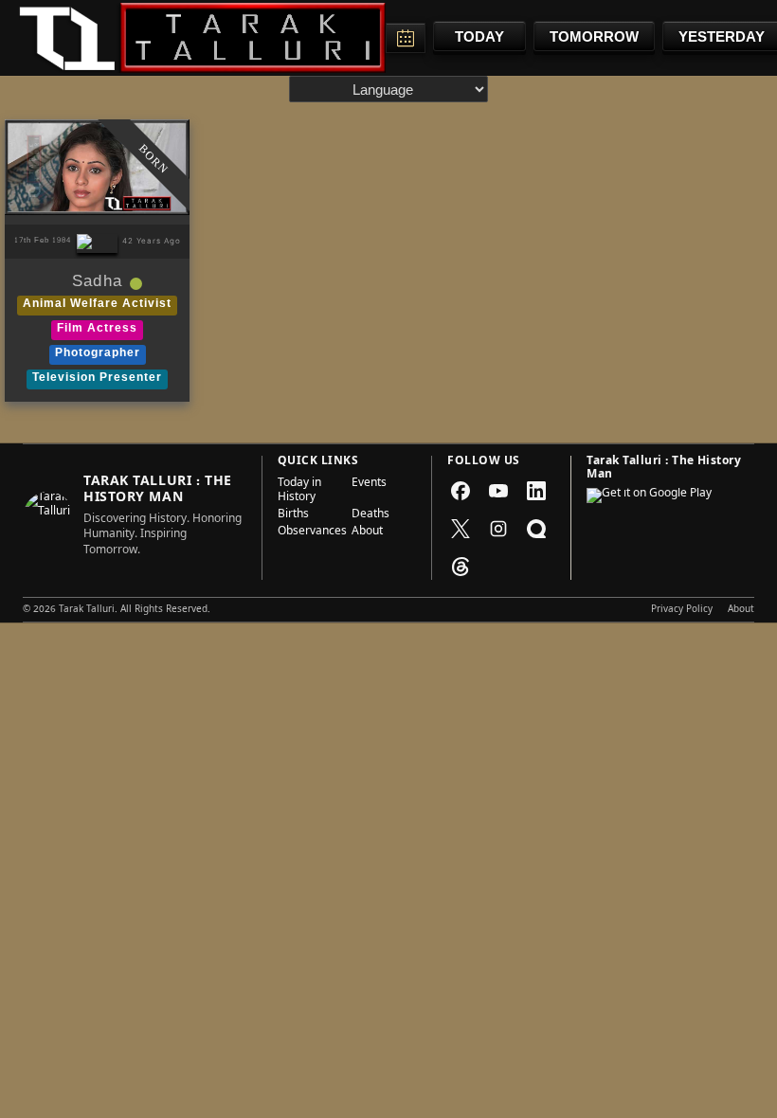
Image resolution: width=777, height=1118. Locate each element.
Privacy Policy (682, 610)
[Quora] (536, 528)
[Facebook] (460, 491)
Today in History (299, 491)
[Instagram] (498, 528)
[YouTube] (498, 491)
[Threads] (460, 566)
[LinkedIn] (536, 491)
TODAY (479, 36)
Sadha (97, 283)
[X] (460, 528)
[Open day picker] (405, 38)
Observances (309, 532)
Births (293, 515)
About (367, 532)
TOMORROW (594, 36)
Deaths (370, 515)
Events (369, 485)
